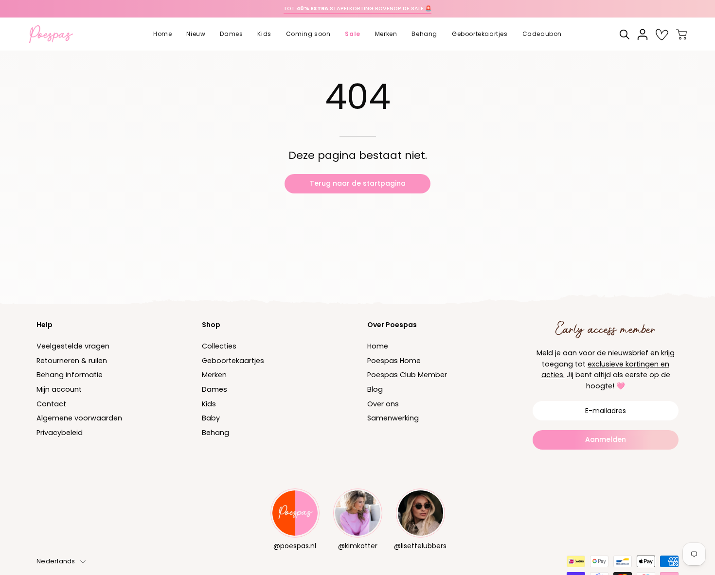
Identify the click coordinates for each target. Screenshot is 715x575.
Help (44, 325)
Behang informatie (69, 375)
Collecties (219, 346)
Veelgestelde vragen (72, 346)
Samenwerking (393, 418)
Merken (214, 375)
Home (377, 346)
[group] (357, 8)
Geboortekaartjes (233, 361)
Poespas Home (394, 361)
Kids (209, 404)
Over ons (383, 404)
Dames (214, 389)
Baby (211, 418)
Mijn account (59, 389)
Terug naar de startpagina (358, 183)
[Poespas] (56, 34)
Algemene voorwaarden (79, 418)
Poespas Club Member (407, 375)
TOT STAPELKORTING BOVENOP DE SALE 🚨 (357, 8)
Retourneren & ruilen (71, 361)
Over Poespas (392, 325)
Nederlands (55, 561)
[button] (196, 34)
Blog (375, 389)
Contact (51, 404)
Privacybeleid (59, 432)
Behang (215, 432)
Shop (211, 325)
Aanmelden (605, 439)
